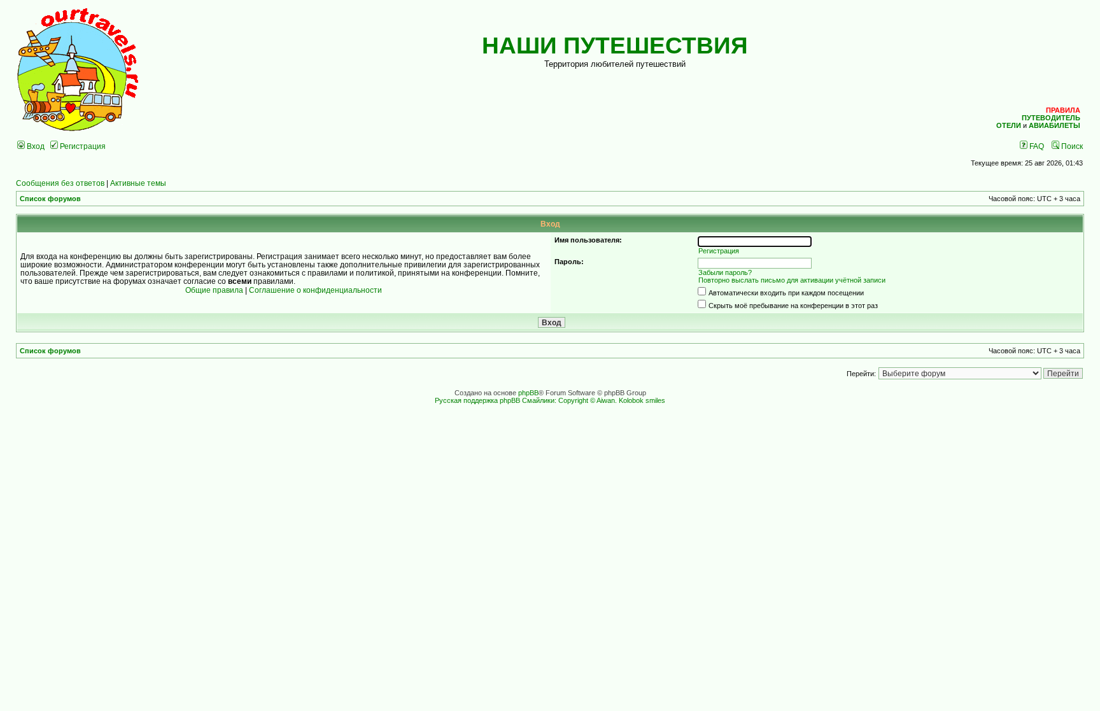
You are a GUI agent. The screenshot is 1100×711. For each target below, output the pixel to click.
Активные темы (138, 183)
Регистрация (82, 146)
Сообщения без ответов (60, 183)
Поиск (1071, 146)
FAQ (1035, 146)
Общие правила (214, 290)
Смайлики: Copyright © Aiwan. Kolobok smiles (593, 400)
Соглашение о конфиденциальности (315, 290)
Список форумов (50, 198)
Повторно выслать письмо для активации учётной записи (791, 280)
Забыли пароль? (725, 272)
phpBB (528, 393)
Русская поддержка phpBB (477, 400)
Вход (35, 146)
